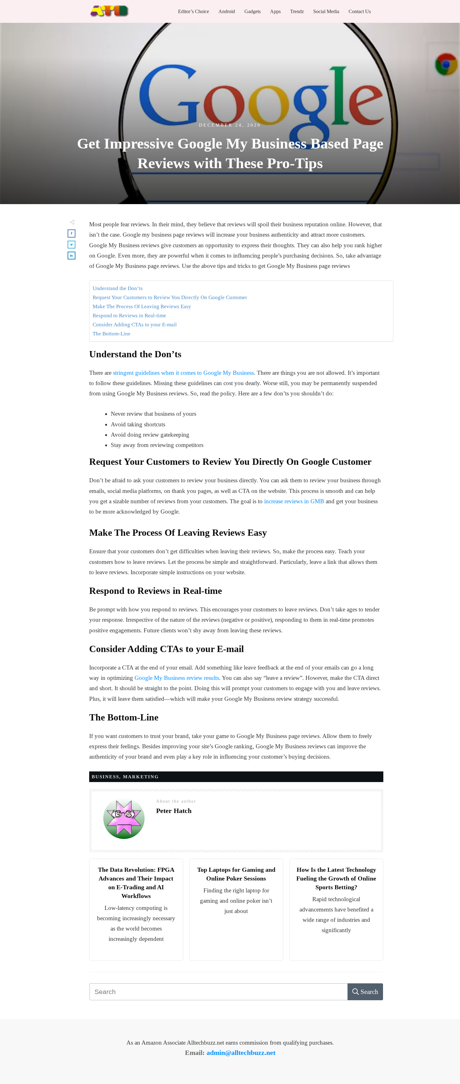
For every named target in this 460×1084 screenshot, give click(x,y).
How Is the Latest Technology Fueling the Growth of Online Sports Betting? (336, 878)
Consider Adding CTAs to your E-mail (135, 325)
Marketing (141, 776)
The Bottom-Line (111, 334)
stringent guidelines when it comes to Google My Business (183, 372)
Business (105, 776)
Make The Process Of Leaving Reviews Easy (142, 306)
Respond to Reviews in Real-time (129, 316)
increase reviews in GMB (294, 501)
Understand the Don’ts (118, 288)
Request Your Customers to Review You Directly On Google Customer (170, 297)
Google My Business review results (177, 678)
